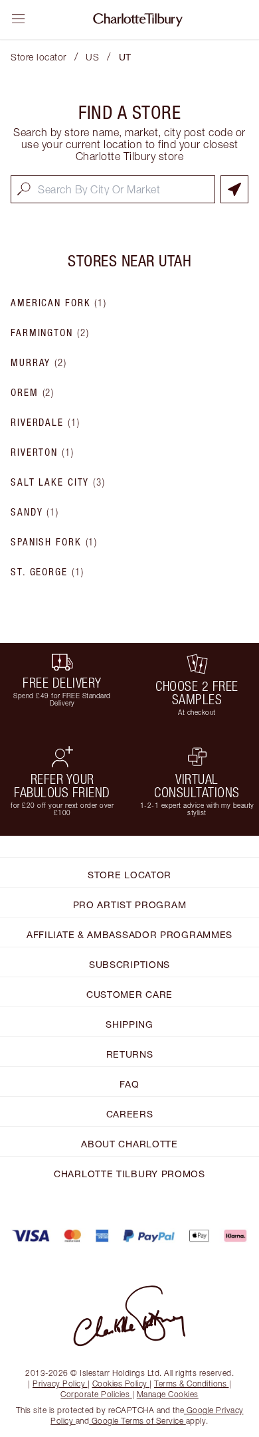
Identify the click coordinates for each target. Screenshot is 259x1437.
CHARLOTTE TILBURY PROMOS (129, 1173)
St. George (47, 572)
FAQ (129, 1084)
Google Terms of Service (137, 1421)
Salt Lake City (58, 482)
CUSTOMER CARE (129, 994)
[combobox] (113, 189)
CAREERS (129, 1113)
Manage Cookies (168, 1394)
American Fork (59, 303)
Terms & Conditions (190, 1384)
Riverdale (45, 422)
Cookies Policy (119, 1384)
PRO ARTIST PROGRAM (130, 904)
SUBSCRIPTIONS (129, 964)
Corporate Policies (95, 1394)
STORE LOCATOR (129, 874)
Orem (32, 392)
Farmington (50, 333)
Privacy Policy (59, 1384)
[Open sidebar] (19, 19)
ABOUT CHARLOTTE (129, 1143)
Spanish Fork (54, 542)
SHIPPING (129, 1024)
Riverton (42, 452)
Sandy (35, 512)
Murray (39, 362)
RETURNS (129, 1054)
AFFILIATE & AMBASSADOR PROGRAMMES (129, 934)
